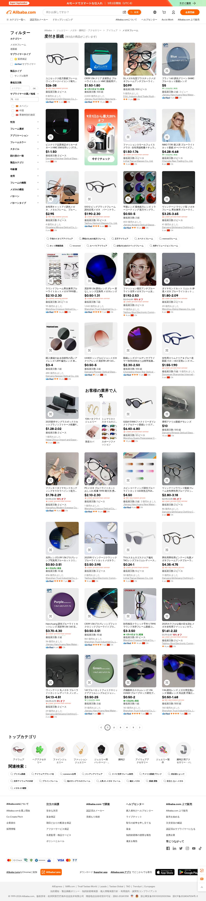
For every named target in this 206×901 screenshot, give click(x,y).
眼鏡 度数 (153, 781)
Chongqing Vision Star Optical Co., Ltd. (139, 371)
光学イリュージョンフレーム (165, 246)
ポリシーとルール (55, 841)
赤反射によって (178, 774)
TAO (128, 886)
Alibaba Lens (13, 872)
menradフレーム (169, 239)
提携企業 (170, 835)
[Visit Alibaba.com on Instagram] (187, 848)
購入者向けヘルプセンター (139, 810)
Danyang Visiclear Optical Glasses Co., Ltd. (62, 158)
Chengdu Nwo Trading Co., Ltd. (177, 161)
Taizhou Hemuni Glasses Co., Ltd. (100, 223)
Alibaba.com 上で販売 (177, 810)
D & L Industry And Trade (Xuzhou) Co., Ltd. (139, 96)
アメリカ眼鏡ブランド (152, 774)
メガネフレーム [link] (130, 30)
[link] (202, 870)
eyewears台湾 (69, 774)
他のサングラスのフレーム (78, 781)
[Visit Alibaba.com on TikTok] (200, 848)
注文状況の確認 (174, 823)
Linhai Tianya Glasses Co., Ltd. (138, 161)
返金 (128, 829)
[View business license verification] (132, 896)
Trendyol (137, 886)
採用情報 (10, 829)
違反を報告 (131, 841)
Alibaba (48, 30)
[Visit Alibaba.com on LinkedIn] (174, 848)
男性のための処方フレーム (93, 239)
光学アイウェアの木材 (23, 781)
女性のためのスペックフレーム (130, 246)
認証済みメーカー (95, 810)
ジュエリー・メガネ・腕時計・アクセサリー (79, 30)
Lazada (103, 886)
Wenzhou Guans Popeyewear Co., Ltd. (139, 438)
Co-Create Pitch (14, 816)
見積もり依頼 (93, 816)
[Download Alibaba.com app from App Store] (165, 872)
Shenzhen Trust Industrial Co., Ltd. (100, 309)
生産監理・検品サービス (58, 835)
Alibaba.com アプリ (121, 872)
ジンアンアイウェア (94, 774)
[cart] (164, 12)
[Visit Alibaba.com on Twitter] (181, 848)
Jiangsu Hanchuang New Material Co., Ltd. (178, 94)
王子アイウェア (121, 239)
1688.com (70, 886)
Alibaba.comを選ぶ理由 (18, 810)
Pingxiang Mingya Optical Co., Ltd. (62, 227)
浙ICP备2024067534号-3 (185, 896)
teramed (76, 246)
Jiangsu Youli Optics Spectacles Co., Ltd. (100, 99)
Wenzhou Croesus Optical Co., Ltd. (62, 309)
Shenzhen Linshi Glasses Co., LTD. (62, 99)
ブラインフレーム (50, 781)
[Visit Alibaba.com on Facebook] (168, 848)
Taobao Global (116, 886)
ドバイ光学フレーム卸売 (122, 774)
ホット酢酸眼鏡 (56, 246)
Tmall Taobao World (87, 886)
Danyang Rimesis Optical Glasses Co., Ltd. (178, 432)
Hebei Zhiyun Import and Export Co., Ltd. (62, 439)
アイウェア (112, 30)
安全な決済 (52, 810)
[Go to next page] (140, 727)
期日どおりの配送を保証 (58, 823)
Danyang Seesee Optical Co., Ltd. (62, 376)
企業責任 (10, 823)
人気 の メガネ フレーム (110, 781)
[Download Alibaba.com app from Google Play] (189, 872)
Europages (149, 886)
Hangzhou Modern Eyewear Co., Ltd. (62, 507)
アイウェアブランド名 (44, 774)
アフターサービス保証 (57, 829)
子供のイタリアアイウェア (61, 239)
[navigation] (24, 379)
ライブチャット (134, 816)
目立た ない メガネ (175, 781)
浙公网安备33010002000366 (155, 896)
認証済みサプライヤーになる (180, 829)
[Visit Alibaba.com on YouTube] (194, 848)
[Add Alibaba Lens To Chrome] (51, 872)
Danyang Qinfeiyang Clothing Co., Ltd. (178, 227)
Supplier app (101, 872)
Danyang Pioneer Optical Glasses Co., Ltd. (100, 371)
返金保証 (50, 816)
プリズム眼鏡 (19, 774)
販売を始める (173, 816)
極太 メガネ (135, 781)
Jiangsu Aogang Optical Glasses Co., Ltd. (139, 224)
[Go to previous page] (101, 727)
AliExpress (57, 886)
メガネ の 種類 (20, 788)
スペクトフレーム (145, 239)
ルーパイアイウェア (98, 246)
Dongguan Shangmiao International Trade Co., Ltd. (178, 374)
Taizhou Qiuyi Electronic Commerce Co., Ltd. (139, 312)
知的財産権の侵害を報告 (138, 835)
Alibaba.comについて (17, 804)
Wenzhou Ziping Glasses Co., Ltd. (178, 309)
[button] (124, 12)
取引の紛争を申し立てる (138, 823)
